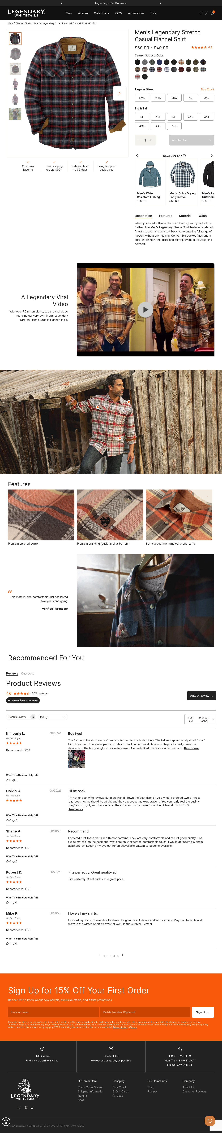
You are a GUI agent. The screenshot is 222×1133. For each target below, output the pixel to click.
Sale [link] (153, 13)
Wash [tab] (202, 216)
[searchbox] (18, 717)
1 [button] (104, 956)
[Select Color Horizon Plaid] (182, 62)
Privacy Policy (120, 1027)
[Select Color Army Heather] (153, 62)
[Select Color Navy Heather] (160, 62)
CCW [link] (118, 13)
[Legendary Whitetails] (26, 13)
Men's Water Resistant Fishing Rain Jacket (148, 195)
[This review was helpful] (7, 780)
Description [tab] (143, 216)
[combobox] (53, 717)
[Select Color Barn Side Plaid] (160, 69)
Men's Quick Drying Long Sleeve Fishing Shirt (182, 195)
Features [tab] (165, 216)
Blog (150, 1087)
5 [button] (118, 956)
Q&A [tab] (27, 674)
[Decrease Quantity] (152, 140)
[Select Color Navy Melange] (204, 62)
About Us (189, 1087)
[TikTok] (32, 1107)
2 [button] (107, 956)
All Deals (118, 1095)
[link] (202, 47)
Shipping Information (91, 1091)
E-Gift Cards (121, 1091)
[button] (207, 13)
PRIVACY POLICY (75, 1126)
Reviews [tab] (12, 673)
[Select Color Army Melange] (189, 62)
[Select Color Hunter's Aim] (182, 69)
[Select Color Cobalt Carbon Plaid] (167, 62)
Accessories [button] (136, 13)
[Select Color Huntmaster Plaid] (138, 69)
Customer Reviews (194, 1091)
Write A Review (199, 695)
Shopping (119, 1081)
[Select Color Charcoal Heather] (145, 62)
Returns (83, 1095)
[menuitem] (69, 13)
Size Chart (207, 89)
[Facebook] (25, 1108)
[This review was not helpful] (13, 780)
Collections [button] (101, 13)
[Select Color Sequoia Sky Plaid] (145, 69)
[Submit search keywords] (201, 13)
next (119, 93)
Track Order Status (90, 1087)
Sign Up (203, 1012)
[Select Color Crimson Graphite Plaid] (189, 69)
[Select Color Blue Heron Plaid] (204, 69)
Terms (133, 1027)
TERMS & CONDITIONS (54, 1126)
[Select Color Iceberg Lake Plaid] (153, 69)
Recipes (153, 1091)
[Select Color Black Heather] (138, 62)
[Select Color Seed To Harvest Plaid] (196, 62)
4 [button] (114, 956)
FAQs (81, 1099)
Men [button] (69, 13)
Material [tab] (185, 216)
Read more (191, 748)
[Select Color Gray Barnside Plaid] (138, 76)
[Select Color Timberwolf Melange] (174, 62)
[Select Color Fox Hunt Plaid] (174, 69)
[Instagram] (18, 1108)
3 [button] (111, 956)
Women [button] (83, 13)
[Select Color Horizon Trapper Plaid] (167, 69)
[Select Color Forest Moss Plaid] (196, 69)
